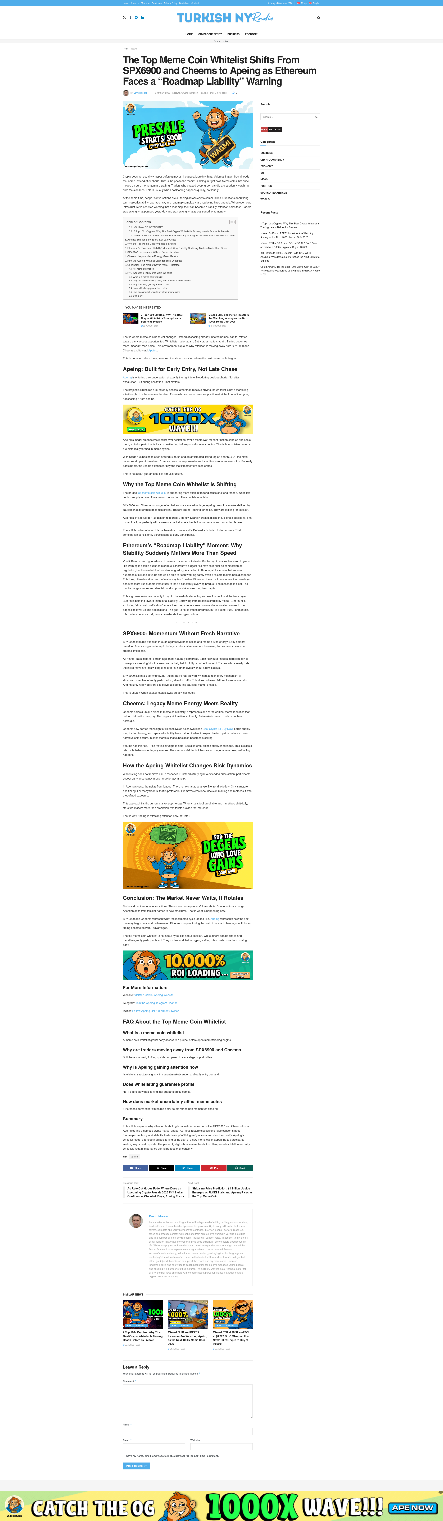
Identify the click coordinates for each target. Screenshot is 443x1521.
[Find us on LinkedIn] (142, 17)
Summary (137, 295)
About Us (135, 3)
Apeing (152, 350)
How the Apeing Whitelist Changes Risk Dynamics (154, 260)
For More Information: (144, 268)
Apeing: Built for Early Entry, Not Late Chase (151, 239)
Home (126, 3)
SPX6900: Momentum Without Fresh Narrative (153, 252)
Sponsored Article (273, 192)
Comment (130, 1381)
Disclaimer (184, 3)
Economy (251, 34)
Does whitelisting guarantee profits (150, 288)
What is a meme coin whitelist (147, 276)
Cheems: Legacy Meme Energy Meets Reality (152, 256)
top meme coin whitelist (152, 493)
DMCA (264, 130)
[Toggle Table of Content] (231, 222)
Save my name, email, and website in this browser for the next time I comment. (172, 1455)
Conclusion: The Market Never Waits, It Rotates (153, 264)
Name (127, 1424)
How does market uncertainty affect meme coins (156, 291)
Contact (195, 3)
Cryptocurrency (210, 34)
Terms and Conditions (151, 3)
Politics (266, 186)
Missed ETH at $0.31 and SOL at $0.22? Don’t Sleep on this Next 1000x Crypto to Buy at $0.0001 (231, 1338)
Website (195, 1440)
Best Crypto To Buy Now (218, 729)
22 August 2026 (150, 325)
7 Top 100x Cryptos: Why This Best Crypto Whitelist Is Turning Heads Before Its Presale (181, 231)
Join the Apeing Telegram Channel (156, 1003)
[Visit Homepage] (230, 17)
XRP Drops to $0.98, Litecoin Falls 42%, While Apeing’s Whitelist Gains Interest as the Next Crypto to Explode (290, 256)
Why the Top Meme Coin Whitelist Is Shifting (151, 243)
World (265, 199)
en (262, 172)
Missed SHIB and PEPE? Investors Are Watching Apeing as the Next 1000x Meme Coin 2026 (184, 235)
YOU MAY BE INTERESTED (149, 227)
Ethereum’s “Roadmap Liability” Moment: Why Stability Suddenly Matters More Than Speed (177, 248)
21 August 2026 (218, 325)
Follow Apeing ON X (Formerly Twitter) (155, 1011)
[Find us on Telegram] (136, 17)
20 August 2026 (222, 1348)
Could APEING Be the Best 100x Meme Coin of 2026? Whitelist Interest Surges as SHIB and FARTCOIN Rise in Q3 (290, 270)
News (134, 48)
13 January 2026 (161, 92)
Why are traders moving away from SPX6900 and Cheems (162, 280)
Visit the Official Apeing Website (154, 995)
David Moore (140, 92)
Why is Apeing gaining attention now (151, 284)
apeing (135, 1156)
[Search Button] (318, 17)
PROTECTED (275, 130)
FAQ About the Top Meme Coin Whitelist (149, 272)
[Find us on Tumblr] (130, 17)
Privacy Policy (170, 3)
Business (233, 34)
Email (127, 1440)
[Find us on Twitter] (124, 17)
